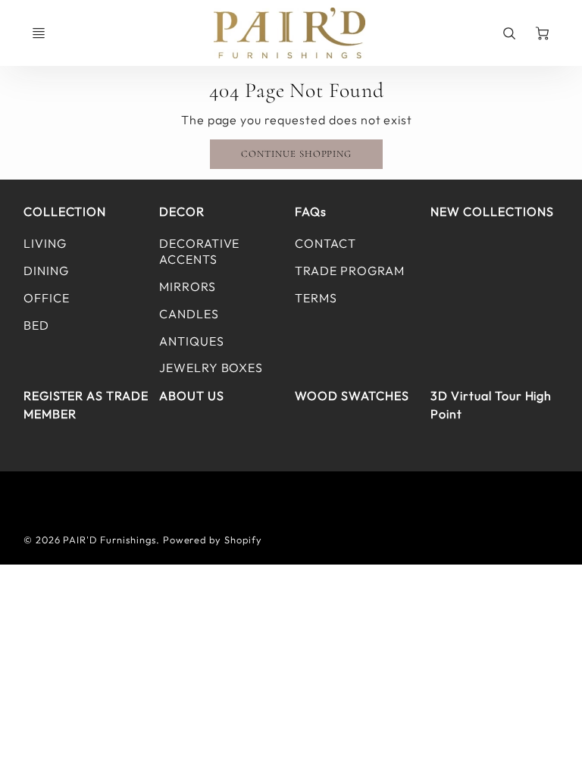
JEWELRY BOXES (211, 367)
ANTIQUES (191, 341)
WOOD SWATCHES (351, 395)
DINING (46, 270)
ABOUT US (191, 395)
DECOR (182, 211)
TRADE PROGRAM (349, 270)
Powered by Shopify (212, 540)
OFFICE (46, 297)
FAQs (311, 211)
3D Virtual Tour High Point (491, 404)
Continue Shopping (296, 154)
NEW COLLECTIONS (491, 211)
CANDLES (189, 313)
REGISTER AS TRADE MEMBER (86, 404)
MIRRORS (187, 286)
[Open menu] (38, 33)
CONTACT (325, 243)
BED (36, 325)
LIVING (45, 243)
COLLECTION (65, 211)
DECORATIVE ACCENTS (199, 251)
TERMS (316, 297)
